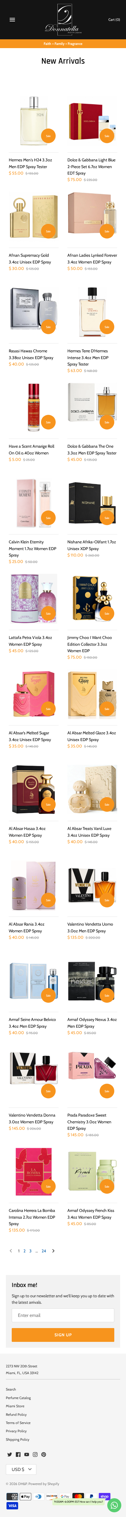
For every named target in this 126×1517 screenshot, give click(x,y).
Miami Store (15, 1406)
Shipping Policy (17, 1439)
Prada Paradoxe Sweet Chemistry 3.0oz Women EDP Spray (89, 1121)
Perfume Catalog (18, 1398)
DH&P (22, 1484)
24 (44, 1251)
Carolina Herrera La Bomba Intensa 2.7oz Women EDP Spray (32, 1217)
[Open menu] (12, 19)
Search (11, 1389)
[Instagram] (35, 1455)
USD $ (18, 1469)
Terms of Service (18, 1423)
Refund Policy (16, 1415)
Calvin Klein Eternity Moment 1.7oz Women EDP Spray (32, 548)
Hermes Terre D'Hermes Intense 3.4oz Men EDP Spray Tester (87, 357)
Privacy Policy (16, 1431)
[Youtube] (26, 1455)
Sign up (63, 1334)
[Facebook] (18, 1455)
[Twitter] (9, 1455)
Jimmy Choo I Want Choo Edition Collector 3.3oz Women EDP (89, 644)
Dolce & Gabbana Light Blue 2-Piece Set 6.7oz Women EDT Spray (91, 166)
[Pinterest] (43, 1455)
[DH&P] (63, 19)
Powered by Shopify (43, 1484)
